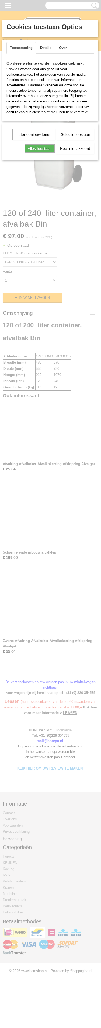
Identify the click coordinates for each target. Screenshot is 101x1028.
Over (63, 48)
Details (45, 48)
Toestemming (21, 48)
